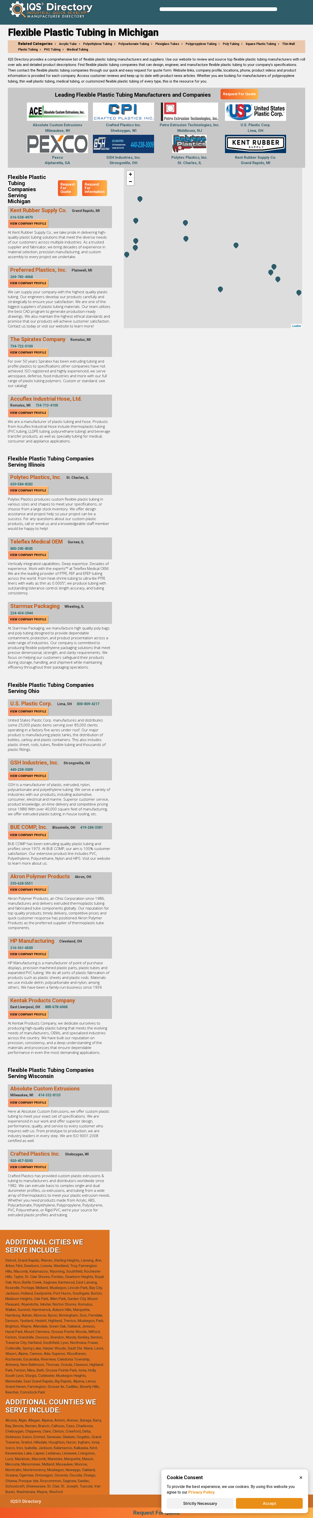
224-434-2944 (21, 613)
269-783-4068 (21, 277)
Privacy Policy (201, 1492)
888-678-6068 (56, 1007)
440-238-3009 (21, 770)
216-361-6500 (21, 948)
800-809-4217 (88, 704)
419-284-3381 (91, 827)
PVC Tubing (52, 49)
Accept (269, 1503)
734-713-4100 (46, 405)
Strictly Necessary (200, 1503)
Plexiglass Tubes (167, 44)
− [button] (130, 181)
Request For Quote (239, 94)
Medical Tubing (77, 49)
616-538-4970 (21, 217)
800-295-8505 (21, 549)
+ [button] (130, 174)
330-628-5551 (21, 883)
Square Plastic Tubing (261, 44)
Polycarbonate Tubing (133, 44)
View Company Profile (28, 223)
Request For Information (95, 188)
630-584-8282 (21, 484)
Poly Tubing (231, 44)
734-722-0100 (21, 346)
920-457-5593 (21, 1161)
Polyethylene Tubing (97, 44)
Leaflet (296, 326)
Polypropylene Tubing (201, 44)
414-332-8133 (49, 1095)
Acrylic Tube (68, 44)
